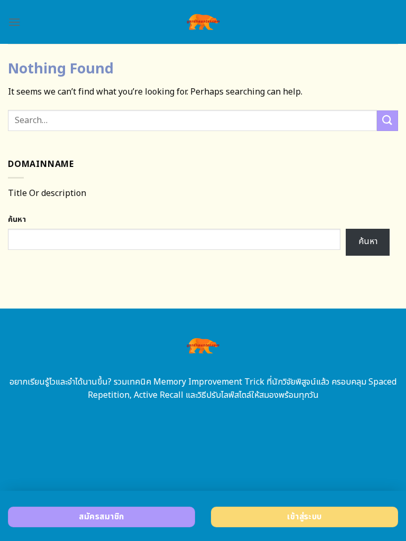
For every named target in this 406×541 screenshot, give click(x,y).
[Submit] (387, 120)
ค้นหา (17, 219)
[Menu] (14, 22)
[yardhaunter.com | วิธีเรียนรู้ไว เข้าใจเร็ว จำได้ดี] (203, 22)
